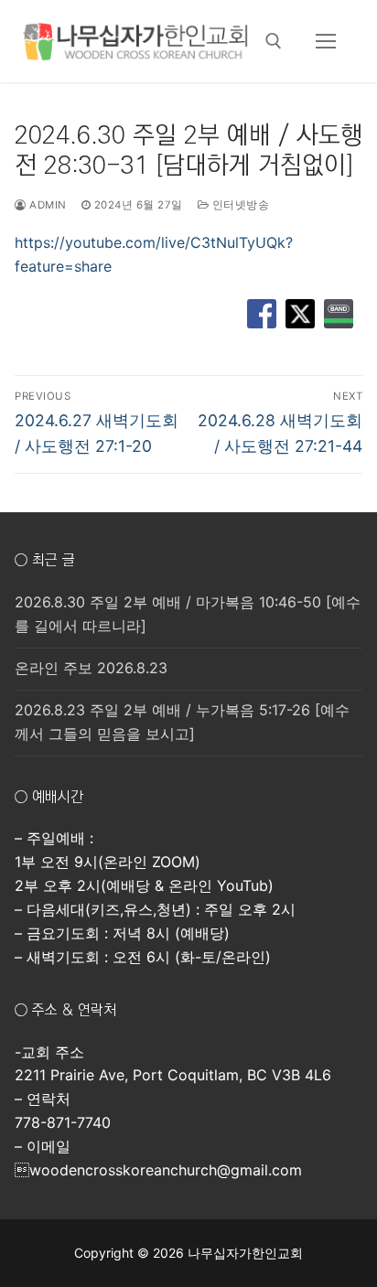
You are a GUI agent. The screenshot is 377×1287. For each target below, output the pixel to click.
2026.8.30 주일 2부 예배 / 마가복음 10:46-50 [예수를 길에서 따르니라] (188, 614)
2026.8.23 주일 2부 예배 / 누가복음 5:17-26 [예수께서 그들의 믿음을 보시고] (182, 722)
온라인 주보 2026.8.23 (91, 668)
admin (47, 204)
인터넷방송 (239, 204)
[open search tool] (273, 41)
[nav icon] (325, 41)
